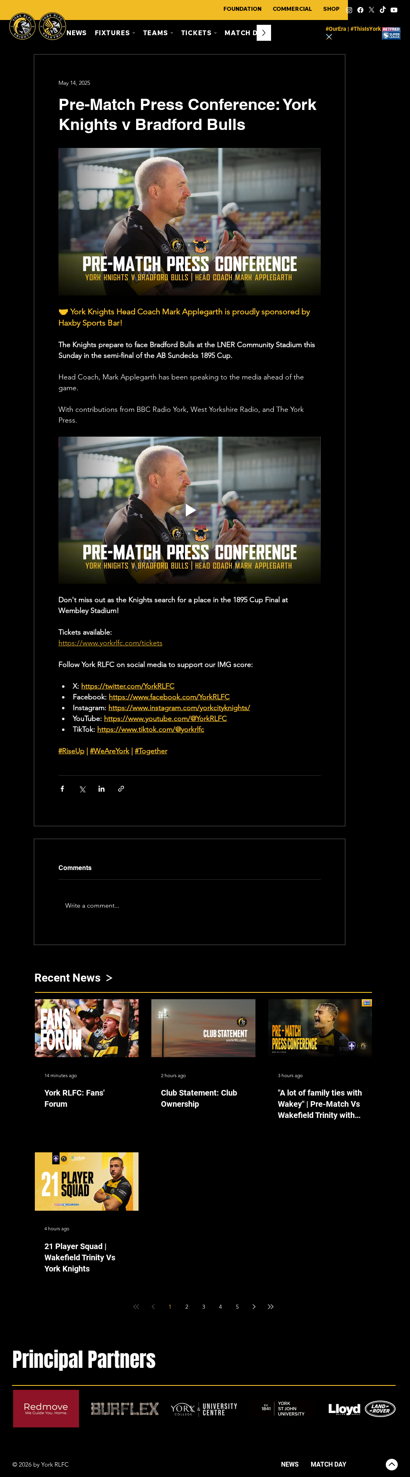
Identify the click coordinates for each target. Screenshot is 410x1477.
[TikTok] (383, 10)
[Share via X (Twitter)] (82, 788)
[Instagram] (349, 10)
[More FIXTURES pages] (134, 33)
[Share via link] (121, 788)
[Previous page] (153, 1306)
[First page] (136, 1306)
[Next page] (254, 1306)
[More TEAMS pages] (172, 33)
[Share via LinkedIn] (101, 788)
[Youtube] (394, 10)
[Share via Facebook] (62, 788)
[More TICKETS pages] (215, 33)
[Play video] (189, 510)
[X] (372, 10)
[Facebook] (360, 10)
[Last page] (270, 1306)
